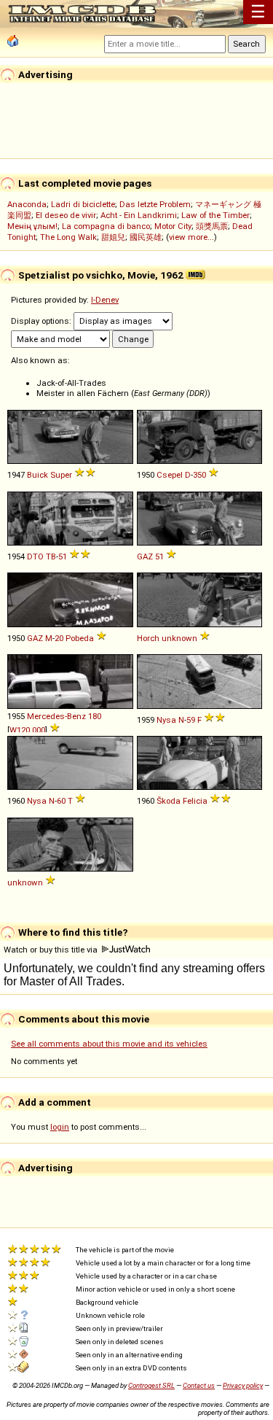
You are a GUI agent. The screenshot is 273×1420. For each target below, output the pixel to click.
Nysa (166, 720)
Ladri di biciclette (83, 204)
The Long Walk (68, 237)
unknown (179, 638)
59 (190, 720)
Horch (148, 638)
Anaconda (27, 204)
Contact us (199, 1385)
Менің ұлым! (32, 226)
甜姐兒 (113, 237)
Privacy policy (243, 1385)
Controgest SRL (151, 1385)
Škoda (169, 801)
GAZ (145, 556)
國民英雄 (146, 237)
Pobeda (80, 638)
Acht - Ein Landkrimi (138, 215)
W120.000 (27, 730)
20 (59, 638)
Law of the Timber (215, 215)
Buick (37, 475)
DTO (35, 556)
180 (94, 716)
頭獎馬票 (212, 226)
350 (199, 475)
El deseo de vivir (66, 215)
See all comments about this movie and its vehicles (109, 1044)
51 (62, 556)
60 (61, 801)
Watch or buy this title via (52, 949)
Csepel (170, 475)
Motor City (172, 226)
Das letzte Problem (155, 204)
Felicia (195, 801)
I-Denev (105, 300)
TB (51, 556)
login (59, 1127)
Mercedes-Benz (56, 716)
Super (61, 475)
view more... (191, 237)
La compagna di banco (106, 226)
